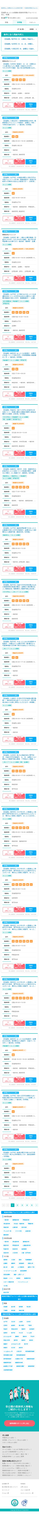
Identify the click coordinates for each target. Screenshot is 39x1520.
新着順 (32, 29)
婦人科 (5, 1267)
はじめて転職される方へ (22, 1449)
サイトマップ (5, 1490)
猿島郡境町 (31, 1366)
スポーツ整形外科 (9, 1282)
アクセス (4, 1493)
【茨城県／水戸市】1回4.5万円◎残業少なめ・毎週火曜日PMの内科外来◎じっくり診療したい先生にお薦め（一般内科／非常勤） (19, 1097)
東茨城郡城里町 (21, 1355)
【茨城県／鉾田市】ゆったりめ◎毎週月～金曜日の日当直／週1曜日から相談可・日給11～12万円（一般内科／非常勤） (19, 1041)
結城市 (13, 1325)
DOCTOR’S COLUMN (21, 1463)
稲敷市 (5, 1344)
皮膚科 (5, 1263)
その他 (5, 1285)
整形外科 (6, 1245)
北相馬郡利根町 (8, 1370)
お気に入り (8, 106)
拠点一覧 (24, 1454)
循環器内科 (15, 1220)
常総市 (5, 1329)
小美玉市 (19, 1351)
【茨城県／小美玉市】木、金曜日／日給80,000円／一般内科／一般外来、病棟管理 (21, 49)
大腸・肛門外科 (26, 1253)
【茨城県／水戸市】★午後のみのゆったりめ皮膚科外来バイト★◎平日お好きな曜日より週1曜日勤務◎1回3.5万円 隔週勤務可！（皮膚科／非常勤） (19, 296)
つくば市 (29, 1333)
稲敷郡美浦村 (30, 1359)
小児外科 (15, 1253)
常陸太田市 (14, 1329)
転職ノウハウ (6, 1463)
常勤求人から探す (8, 1437)
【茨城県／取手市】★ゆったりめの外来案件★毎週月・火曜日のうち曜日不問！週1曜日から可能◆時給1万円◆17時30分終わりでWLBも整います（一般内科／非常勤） (19, 643)
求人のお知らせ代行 (9, 1473)
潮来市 (25, 1336)
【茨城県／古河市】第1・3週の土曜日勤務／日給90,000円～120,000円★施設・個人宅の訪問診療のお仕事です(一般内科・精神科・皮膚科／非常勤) (19, 239)
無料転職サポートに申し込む (19, 1423)
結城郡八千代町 (8, 1366)
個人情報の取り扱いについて (10, 1487)
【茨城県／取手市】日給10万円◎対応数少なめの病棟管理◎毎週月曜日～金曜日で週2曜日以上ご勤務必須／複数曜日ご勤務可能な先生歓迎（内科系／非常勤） (19, 587)
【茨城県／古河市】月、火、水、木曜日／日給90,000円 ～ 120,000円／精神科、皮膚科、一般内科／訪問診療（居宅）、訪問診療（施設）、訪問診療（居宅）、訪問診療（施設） (21, 44)
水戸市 (5, 1321)
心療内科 (15, 1227)
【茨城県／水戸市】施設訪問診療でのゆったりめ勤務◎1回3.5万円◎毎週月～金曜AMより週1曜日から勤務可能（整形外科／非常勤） (19, 530)
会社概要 (4, 1483)
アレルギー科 (7, 1231)
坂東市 (31, 1340)
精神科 (5, 1259)
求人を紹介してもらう (19, 105)
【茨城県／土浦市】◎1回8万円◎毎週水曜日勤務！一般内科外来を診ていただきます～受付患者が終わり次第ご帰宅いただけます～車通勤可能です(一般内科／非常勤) (19, 700)
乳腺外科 (6, 1249)
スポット (32, 22)
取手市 (13, 1333)
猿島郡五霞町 (20, 1366)
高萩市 (23, 1329)
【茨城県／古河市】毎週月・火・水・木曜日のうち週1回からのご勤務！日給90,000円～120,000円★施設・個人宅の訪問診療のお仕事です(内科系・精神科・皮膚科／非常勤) (19, 66)
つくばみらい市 (8, 1351)
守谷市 (32, 1336)
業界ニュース (21, 1468)
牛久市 (21, 1333)
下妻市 (30, 1325)
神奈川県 (21, 1310)
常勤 (6, 22)
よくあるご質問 (19, 1456)
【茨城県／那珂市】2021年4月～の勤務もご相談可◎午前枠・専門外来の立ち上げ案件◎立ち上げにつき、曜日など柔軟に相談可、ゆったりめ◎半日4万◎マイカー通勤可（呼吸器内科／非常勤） (19, 927)
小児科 (13, 1259)
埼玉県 (28, 1306)
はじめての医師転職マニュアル (12, 1451)
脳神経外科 (26, 1241)
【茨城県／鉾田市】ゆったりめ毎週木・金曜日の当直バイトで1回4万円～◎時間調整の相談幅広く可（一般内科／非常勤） (19, 355)
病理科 (18, 1278)
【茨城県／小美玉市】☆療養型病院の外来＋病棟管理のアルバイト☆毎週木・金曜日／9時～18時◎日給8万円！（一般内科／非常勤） (19, 123)
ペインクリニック (23, 1282)
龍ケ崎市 (21, 1325)
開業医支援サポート (9, 1470)
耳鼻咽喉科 (28, 1259)
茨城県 (5, 1306)
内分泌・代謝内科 (19, 1223)
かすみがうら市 (15, 1344)
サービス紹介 (6, 1449)
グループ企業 (24, 1490)
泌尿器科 (24, 1249)
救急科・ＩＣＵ (8, 1278)
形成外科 (15, 1249)
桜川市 (26, 1344)
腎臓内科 (30, 1223)
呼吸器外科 (15, 1245)
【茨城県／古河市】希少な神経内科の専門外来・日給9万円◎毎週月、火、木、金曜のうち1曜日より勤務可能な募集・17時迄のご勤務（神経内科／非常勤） (19, 757)
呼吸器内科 (26, 1220)
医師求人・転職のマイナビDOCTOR (12, 8)
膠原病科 (6, 1235)
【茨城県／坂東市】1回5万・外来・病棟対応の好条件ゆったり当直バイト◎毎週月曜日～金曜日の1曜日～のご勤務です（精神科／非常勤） (19, 471)
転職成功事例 (6, 1456)
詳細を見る (31, 105)
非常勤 (19, 22)
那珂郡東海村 (7, 1359)
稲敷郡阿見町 (7, 1362)
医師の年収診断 (23, 1470)
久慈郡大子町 (19, 1359)
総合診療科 (23, 1271)
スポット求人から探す (9, 1442)
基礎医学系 (27, 1278)
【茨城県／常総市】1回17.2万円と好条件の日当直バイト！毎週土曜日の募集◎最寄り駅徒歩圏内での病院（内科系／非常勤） (19, 412)
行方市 (13, 1347)
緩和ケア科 (31, 1267)
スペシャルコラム (8, 1468)
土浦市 (21, 1321)
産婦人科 (30, 1263)
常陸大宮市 (7, 1340)
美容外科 (6, 1253)
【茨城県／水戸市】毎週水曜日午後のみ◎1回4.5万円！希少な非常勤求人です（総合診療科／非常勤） (18, 1154)
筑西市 (23, 1340)
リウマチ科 (18, 1231)
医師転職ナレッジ (8, 1465)
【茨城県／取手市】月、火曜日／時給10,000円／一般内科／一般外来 (21, 39)
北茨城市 (31, 1329)
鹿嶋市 (17, 1336)
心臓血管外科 (27, 1245)
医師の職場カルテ (24, 1473)
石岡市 (5, 1325)
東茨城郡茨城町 (29, 1351)
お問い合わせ (24, 1487)
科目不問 (6, 1292)
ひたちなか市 (7, 1336)
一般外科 (6, 1241)
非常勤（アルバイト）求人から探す (14, 1440)
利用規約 (23, 1483)
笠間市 (5, 1333)
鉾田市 (21, 1347)
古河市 (28, 1321)
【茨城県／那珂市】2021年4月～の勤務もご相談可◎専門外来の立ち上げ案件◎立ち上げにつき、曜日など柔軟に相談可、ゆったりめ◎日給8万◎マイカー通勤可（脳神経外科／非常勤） (19, 814)
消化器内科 (7, 1223)
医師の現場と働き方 (23, 1465)
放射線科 (21, 1263)
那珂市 (16, 1340)
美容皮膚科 (7, 1274)
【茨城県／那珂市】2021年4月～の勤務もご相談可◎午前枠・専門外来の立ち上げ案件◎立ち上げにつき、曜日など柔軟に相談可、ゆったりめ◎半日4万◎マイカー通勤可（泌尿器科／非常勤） (19, 871)
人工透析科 (21, 1267)
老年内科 (24, 1227)
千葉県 (5, 1310)
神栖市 (5, 1347)
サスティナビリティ (26, 1493)
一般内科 (6, 1220)
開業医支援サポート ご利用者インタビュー (16, 1475)
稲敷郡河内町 (19, 1362)
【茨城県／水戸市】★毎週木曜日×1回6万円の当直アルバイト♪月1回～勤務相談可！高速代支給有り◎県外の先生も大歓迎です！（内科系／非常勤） (19, 179)
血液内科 (28, 1231)
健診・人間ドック (19, 1274)
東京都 (13, 1310)
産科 (12, 1267)
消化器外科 (15, 1241)
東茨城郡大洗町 (8, 1355)
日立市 (13, 1321)
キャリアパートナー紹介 (10, 1454)
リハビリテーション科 (10, 1271)
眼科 (20, 1259)
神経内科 (6, 1227)
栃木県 (13, 1306)
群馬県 (21, 1306)
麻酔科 (13, 1263)
